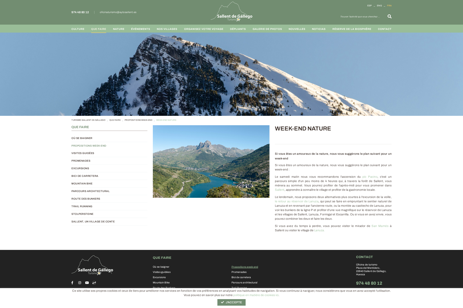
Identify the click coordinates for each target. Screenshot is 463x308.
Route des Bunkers (85, 198)
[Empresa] (231, 12)
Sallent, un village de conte (93, 221)
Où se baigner (81, 138)
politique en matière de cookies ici (256, 295)
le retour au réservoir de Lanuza (296, 201)
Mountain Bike (82, 183)
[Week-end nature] (211, 161)
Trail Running (81, 206)
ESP (369, 5)
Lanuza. (319, 230)
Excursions (80, 168)
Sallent (279, 189)
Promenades (80, 160)
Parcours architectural (90, 191)
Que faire (115, 120)
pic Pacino (369, 176)
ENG (379, 5)
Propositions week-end (138, 120)
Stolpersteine (82, 214)
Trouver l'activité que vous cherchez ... (360, 16)
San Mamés (379, 225)
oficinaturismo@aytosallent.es (118, 12)
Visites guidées (82, 153)
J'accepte (234, 302)
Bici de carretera (84, 176)
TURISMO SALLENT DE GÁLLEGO (88, 120)
